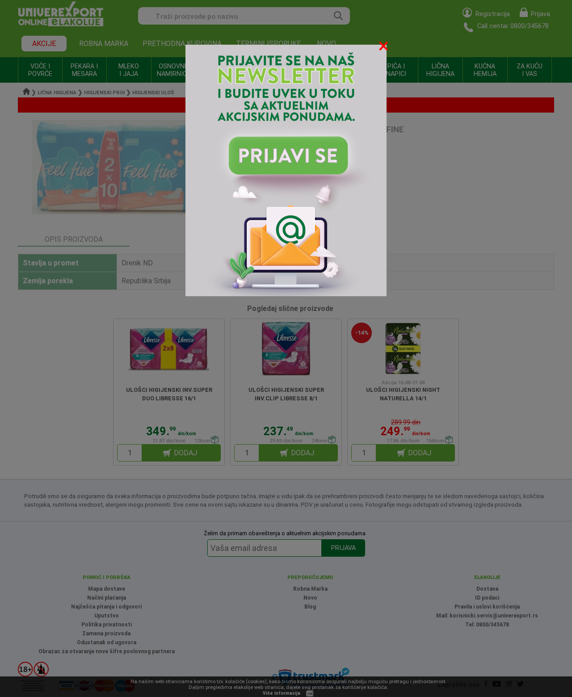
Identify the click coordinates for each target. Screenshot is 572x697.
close (384, 48)
